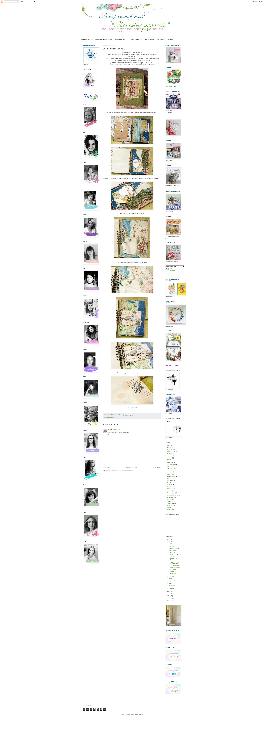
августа (171, 544)
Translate (172, 270)
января (171, 588)
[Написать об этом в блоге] (126, 415)
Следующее (106, 467)
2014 (169, 593)
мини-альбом (171, 476)
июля (170, 546)
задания (169, 462)
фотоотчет (170, 505)
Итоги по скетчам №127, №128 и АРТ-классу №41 (174, 564)
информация (171, 464)
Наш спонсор (160, 39)
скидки (169, 501)
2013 (169, 596)
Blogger (140, 714)
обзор (169, 486)
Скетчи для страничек (120, 39)
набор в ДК (170, 480)
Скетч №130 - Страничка (173, 559)
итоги (168, 466)
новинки (169, 484)
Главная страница (86, 39)
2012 (169, 598)
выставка (169, 456)
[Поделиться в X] (128, 415)
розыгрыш (170, 497)
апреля (171, 581)
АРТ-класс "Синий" (174, 548)
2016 (169, 539)
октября (171, 541)
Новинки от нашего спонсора (174, 568)
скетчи (169, 499)
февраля (171, 586)
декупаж (169, 458)
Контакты (170, 39)
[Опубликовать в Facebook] (130, 415)
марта (171, 583)
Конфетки (170, 472)
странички (170, 503)
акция (168, 445)
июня (170, 576)
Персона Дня (171, 493)
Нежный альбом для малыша (175, 555)
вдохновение (111, 417)
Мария (110, 429)
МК (168, 478)
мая (170, 578)
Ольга (119, 54)
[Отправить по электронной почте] (124, 415)
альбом (169, 447)
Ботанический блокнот (173, 551)
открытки (169, 489)
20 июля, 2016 (116, 429)
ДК (168, 460)
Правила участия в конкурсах (103, 39)
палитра (169, 491)
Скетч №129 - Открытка (173, 572)
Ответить (110, 435)
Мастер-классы (149, 39)
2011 (169, 601)
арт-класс (170, 449)
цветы (169, 507)
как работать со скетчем (171, 469)
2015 (169, 591)
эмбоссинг (170, 509)
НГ (168, 482)
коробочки (170, 474)
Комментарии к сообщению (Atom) (123, 470)
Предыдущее (157, 467)
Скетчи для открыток (136, 39)
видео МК (170, 453)
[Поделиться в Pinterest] (132, 415)
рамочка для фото (172, 495)
